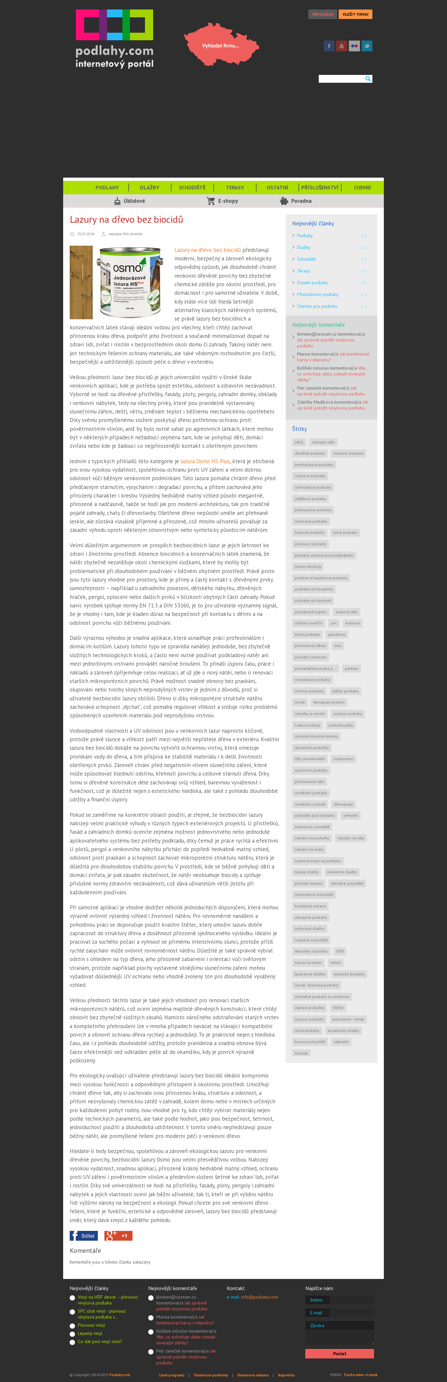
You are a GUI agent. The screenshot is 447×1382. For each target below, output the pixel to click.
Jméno (316, 1300)
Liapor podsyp (307, 725)
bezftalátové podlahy (314, 464)
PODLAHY (107, 187)
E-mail (316, 1313)
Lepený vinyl (90, 1333)
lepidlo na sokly (309, 849)
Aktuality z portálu (311, 951)
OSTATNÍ (277, 187)
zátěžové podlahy (310, 498)
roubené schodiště (311, 939)
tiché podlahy (345, 532)
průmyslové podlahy (313, 509)
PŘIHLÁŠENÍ (322, 14)
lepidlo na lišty (351, 837)
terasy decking (308, 566)
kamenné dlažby (342, 871)
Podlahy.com (119, 1375)
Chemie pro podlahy (317, 306)
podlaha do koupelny (314, 588)
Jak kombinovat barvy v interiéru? (185, 1320)
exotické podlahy (349, 973)
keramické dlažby (343, 1030)
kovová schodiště (310, 1041)
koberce (353, 623)
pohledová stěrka (310, 645)
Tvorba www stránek (360, 1375)
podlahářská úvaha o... (315, 668)
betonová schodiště (312, 826)
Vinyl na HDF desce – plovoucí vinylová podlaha (108, 1300)
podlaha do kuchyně (313, 600)
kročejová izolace (310, 905)
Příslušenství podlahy (318, 294)
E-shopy (228, 200)
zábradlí (341, 1041)
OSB (340, 951)
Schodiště (306, 259)
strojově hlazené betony (316, 736)
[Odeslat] (367, 79)
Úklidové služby (134, 202)
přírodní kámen (309, 883)
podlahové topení (311, 611)
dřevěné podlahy (310, 453)
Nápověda (286, 1375)
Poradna (301, 200)
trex (337, 645)
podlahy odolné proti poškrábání (324, 555)
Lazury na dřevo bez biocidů (207, 250)
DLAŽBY (149, 187)
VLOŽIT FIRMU (355, 14)
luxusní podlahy (309, 1019)
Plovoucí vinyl (91, 1325)
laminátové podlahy (313, 487)
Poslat (340, 1353)
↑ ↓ (364, 235)
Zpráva (317, 1325)
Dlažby (304, 247)
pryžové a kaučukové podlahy (321, 577)
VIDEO (338, 1007)
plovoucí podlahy (310, 543)
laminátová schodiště (314, 894)
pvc (334, 623)
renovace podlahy (311, 521)
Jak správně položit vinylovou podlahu (331, 391)
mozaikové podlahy (312, 679)
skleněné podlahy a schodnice (322, 996)
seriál (300, 702)
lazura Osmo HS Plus (205, 461)
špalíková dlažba (310, 973)
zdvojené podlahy (311, 917)
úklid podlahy (307, 1030)
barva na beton (308, 962)
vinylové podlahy (310, 475)
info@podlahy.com (259, 1297)
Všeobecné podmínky (211, 1375)
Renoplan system (329, 702)
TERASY (235, 187)
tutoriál (301, 1053)
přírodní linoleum (311, 657)
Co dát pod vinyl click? (100, 1341)
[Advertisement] (223, 132)
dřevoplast (343, 804)
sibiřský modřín (308, 623)
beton (336, 962)
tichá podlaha (307, 634)
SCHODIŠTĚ (192, 187)
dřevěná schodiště (347, 883)
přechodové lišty (309, 781)
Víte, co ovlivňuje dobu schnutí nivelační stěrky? (331, 374)
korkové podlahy (310, 532)
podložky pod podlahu (315, 815)
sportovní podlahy (311, 770)
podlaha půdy (341, 725)
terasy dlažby (307, 871)
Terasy (303, 271)
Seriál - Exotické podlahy (316, 985)
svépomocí (343, 758)
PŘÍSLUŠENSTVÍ (320, 187)
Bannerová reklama (253, 1375)
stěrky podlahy (345, 691)
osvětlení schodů (310, 804)
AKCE (299, 442)
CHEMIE (362, 187)
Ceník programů (171, 1375)
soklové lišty (346, 611)
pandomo (337, 634)
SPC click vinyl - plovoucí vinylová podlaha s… (102, 1314)
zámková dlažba (309, 1007)
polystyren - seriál (348, 1019)
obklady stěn (323, 442)
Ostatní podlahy (312, 283)
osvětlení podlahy (311, 792)
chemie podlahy (309, 691)
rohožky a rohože (310, 713)
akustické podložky (312, 747)
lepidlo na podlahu (312, 837)
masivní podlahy (348, 453)
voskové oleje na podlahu (318, 860)
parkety (351, 668)
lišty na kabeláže (310, 758)
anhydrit (350, 815)
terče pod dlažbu (310, 928)
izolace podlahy (347, 713)
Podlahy (305, 235)
